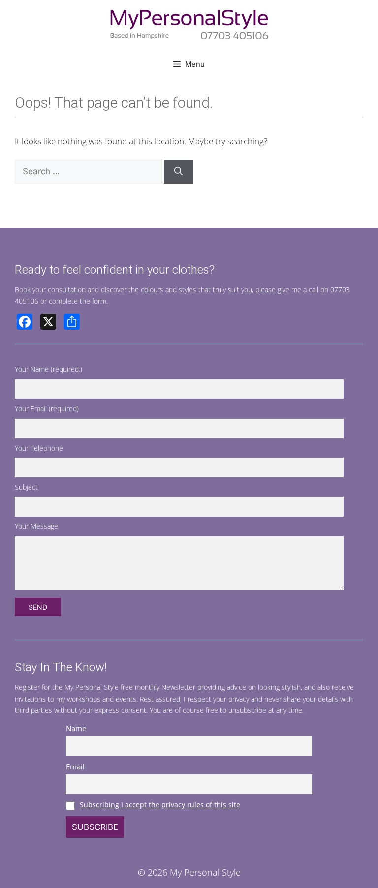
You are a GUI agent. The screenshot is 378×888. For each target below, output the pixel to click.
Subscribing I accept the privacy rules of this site (160, 804)
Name (76, 728)
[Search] (178, 172)
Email (75, 766)
